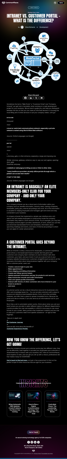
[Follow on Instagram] (32, 442)
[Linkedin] (30, 97)
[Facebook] (25, 97)
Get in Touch (33, 432)
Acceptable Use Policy (47, 453)
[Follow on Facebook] (28, 442)
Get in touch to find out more (17, 360)
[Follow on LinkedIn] (35, 442)
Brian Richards (30, 27)
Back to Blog (34, 7)
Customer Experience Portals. (17, 329)
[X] (36, 97)
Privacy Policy (37, 453)
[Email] (41, 97)
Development (44, 27)
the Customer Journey (15, 322)
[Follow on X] (38, 442)
